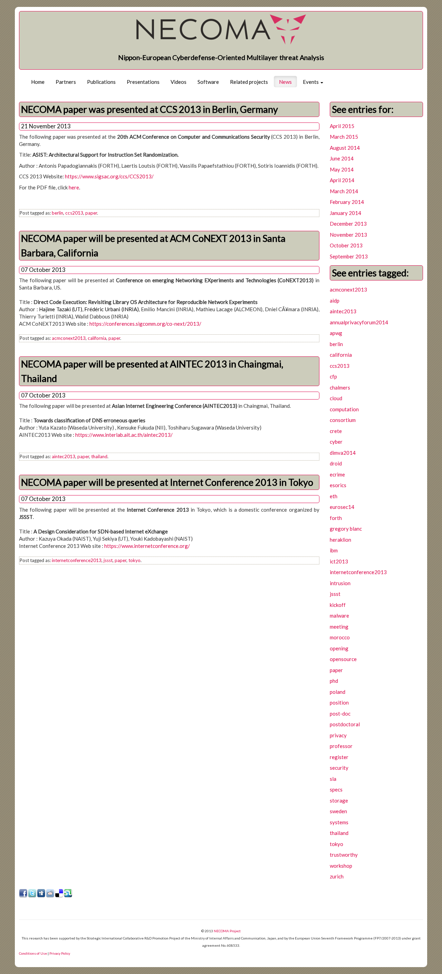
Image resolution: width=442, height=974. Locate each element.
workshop (341, 866)
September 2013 (349, 256)
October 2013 (346, 245)
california (97, 338)
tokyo (134, 560)
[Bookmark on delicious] (59, 893)
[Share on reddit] (50, 893)
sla (333, 779)
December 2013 (348, 223)
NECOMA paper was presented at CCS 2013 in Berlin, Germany (149, 109)
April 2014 (342, 180)
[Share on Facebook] (23, 893)
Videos (178, 82)
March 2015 (344, 137)
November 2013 (348, 235)
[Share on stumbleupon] (68, 893)
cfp (333, 376)
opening (339, 648)
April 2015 (342, 126)
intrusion (340, 583)
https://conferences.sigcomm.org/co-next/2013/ (145, 324)
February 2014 (347, 202)
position (339, 702)
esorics (338, 485)
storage (339, 800)
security (339, 768)
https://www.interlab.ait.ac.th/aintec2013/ (124, 435)
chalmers (340, 387)
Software (208, 82)
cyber (336, 442)
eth (333, 496)
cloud (336, 398)
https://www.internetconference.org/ (147, 546)
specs (336, 789)
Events (311, 82)
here (74, 187)
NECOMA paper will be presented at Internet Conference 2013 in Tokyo (167, 482)
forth (336, 518)
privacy (338, 735)
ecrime (337, 474)
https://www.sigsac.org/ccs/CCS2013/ (109, 176)
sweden (338, 811)
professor (341, 746)
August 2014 (345, 148)
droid (336, 463)
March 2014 (344, 191)
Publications (101, 82)
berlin (57, 213)
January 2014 (345, 213)
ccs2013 (74, 213)
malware (339, 615)
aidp (334, 300)
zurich (337, 876)
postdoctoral (345, 724)
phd (334, 681)
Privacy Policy (59, 953)
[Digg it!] (41, 893)
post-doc (340, 713)
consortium (343, 420)
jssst (108, 560)
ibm (334, 550)
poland (337, 692)
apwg (336, 333)
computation (344, 409)
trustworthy (344, 855)
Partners (66, 82)
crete (336, 431)
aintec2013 (63, 456)
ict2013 (339, 561)
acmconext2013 (69, 338)
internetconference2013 (77, 560)
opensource (343, 659)
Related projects (249, 82)
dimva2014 (343, 453)
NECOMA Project (227, 931)
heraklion (340, 540)
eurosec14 (342, 507)
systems (339, 822)
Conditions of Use (33, 953)
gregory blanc (346, 528)
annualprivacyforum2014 (359, 322)
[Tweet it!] (32, 893)
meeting (339, 626)
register (339, 757)
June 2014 (342, 158)
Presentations (143, 82)
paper (91, 213)
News (285, 82)
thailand (99, 456)
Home (38, 82)
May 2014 (342, 169)
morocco (340, 637)
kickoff (338, 605)
